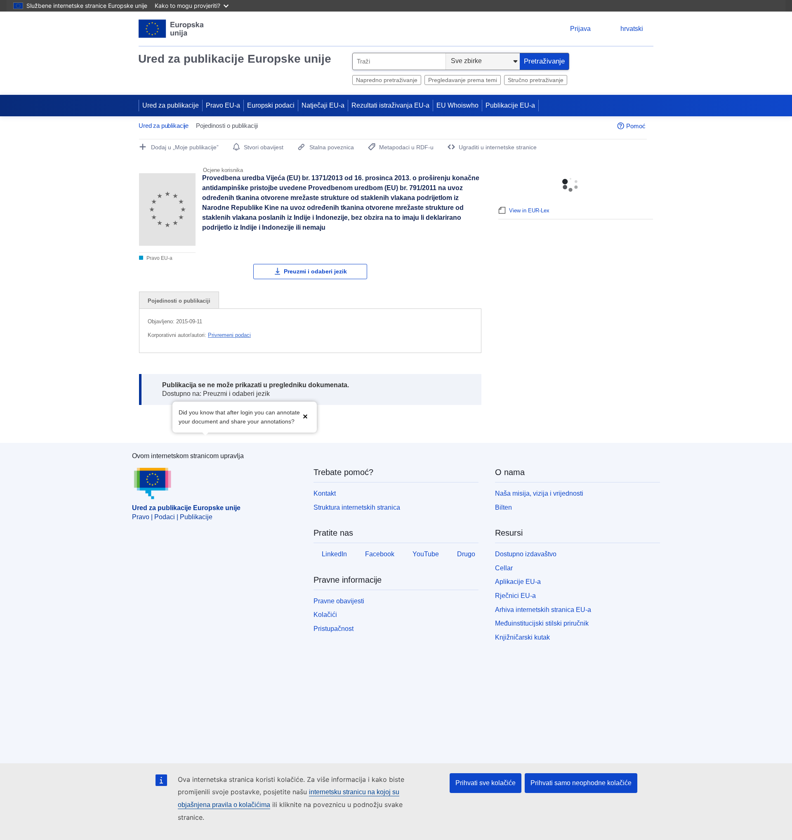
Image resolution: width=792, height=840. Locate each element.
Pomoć (636, 125)
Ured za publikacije (170, 105)
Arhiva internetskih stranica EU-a (543, 609)
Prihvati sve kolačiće (485, 782)
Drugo (466, 554)
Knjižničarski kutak (522, 637)
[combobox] (399, 61)
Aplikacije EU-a (518, 581)
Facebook (379, 554)
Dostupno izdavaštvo (525, 554)
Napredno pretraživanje (386, 80)
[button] (305, 416)
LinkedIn (334, 554)
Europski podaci (271, 105)
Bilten (503, 507)
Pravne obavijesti (339, 601)
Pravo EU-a (223, 105)
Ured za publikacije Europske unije (234, 58)
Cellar (504, 568)
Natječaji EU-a (323, 105)
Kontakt (325, 493)
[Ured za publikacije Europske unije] (171, 28)
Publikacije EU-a (510, 105)
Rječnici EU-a (515, 595)
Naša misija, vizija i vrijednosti (539, 493)
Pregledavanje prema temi (462, 80)
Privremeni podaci (229, 335)
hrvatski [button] (631, 28)
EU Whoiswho (457, 105)
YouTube (425, 554)
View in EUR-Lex (529, 210)
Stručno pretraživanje (535, 80)
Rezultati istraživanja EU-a (390, 105)
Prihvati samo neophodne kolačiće (581, 782)
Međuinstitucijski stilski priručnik (542, 623)
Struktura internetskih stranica (357, 507)
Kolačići (325, 614)
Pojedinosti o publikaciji (179, 301)
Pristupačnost (334, 628)
